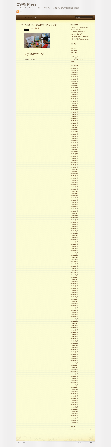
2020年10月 (74, 195)
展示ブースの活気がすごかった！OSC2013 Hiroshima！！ (35, 54)
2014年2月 (73, 338)
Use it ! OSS (74, 50)
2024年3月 (73, 122)
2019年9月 (73, 219)
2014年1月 (73, 340)
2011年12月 (74, 386)
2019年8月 (73, 221)
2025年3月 (73, 100)
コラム (72, 54)
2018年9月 (73, 237)
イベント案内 (74, 52)
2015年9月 (73, 303)
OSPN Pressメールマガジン (32, 17)
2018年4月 (73, 246)
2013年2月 (73, 360)
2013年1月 (73, 362)
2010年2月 (73, 420)
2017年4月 (73, 268)
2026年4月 (73, 76)
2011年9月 (73, 391)
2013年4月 (73, 356)
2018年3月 (73, 248)
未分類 (72, 61)
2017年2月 (73, 272)
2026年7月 (73, 70)
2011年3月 (73, 402)
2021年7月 (73, 178)
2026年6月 (73, 72)
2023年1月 (73, 147)
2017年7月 (73, 263)
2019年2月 (73, 230)
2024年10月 (74, 109)
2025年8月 (73, 90)
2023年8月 (73, 134)
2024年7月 (73, 114)
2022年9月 (73, 155)
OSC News (73, 47)
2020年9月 (73, 197)
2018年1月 (73, 252)
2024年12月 (74, 105)
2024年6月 (73, 116)
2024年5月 (73, 118)
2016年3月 (73, 292)
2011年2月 (73, 404)
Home (20, 17)
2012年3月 (73, 380)
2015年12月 (74, 298)
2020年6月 (73, 202)
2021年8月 (73, 177)
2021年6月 (73, 180)
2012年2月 (73, 382)
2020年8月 (73, 199)
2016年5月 (73, 288)
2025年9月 (73, 89)
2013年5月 (73, 354)
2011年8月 (73, 393)
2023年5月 (73, 140)
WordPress (82, 442)
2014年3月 (73, 336)
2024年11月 (74, 107)
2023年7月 (73, 136)
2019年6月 (73, 222)
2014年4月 (73, 334)
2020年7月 (73, 200)
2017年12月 (74, 254)
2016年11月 (74, 277)
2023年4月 (73, 142)
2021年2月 (73, 188)
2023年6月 (73, 138)
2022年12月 (74, 149)
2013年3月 (73, 358)
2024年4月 (73, 120)
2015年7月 (73, 307)
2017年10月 (74, 257)
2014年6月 (73, 330)
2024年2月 (73, 123)
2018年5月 (73, 244)
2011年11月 (74, 387)
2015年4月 (73, 312)
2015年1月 (73, 318)
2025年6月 (73, 94)
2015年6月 (73, 309)
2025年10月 (74, 87)
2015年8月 (73, 305)
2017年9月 (73, 259)
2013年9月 (73, 347)
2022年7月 (73, 158)
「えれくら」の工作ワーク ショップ (40, 25)
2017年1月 (73, 274)
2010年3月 (73, 419)
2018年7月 (73, 241)
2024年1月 (73, 125)
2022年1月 (73, 167)
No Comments (43, 28)
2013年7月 (73, 351)
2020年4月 (73, 206)
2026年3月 (73, 78)
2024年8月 (73, 112)
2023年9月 (73, 133)
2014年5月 (73, 332)
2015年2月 (73, 316)
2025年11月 (74, 85)
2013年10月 (74, 345)
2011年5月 (73, 398)
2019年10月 (74, 217)
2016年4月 (73, 290)
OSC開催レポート (75, 48)
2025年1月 (73, 103)
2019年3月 (73, 228)
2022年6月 (73, 160)
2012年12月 (74, 364)
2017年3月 (73, 270)
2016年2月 (73, 294)
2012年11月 (74, 365)
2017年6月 (73, 265)
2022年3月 (73, 164)
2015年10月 (74, 301)
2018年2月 (73, 250)
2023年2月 (73, 145)
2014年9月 (73, 325)
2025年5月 (73, 96)
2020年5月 (73, 204)
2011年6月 (73, 396)
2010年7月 (73, 417)
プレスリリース (74, 56)
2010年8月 (73, 415)
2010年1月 (73, 422)
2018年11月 (74, 233)
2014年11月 (74, 321)
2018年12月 (74, 232)
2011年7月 (73, 395)
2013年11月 (74, 343)
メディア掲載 (74, 58)
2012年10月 (74, 367)
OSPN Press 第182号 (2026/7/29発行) (79, 33)
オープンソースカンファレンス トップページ (81, 429)
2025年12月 (74, 83)
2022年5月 (73, 162)
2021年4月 (73, 184)
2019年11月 (74, 215)
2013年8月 (73, 349)
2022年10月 (74, 153)
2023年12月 (74, 127)
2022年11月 (74, 151)
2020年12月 (74, 191)
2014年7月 (73, 329)
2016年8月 (73, 283)
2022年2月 (73, 166)
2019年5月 (73, 224)
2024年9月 (73, 111)
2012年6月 (73, 375)
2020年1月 (73, 211)
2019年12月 (74, 213)
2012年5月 (73, 376)
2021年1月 (73, 189)
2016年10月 (74, 279)
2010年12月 (74, 407)
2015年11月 (74, 299)
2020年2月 (73, 210)
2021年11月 (74, 171)
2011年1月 (73, 406)
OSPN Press (26, 4)
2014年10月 (74, 323)
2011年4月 (73, 400)
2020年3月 (73, 208)
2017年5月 (73, 266)
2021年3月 (73, 186)
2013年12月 (74, 342)
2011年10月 (74, 389)
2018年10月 (74, 235)
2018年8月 (73, 239)
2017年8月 (73, 261)
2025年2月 (73, 101)
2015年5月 (73, 310)
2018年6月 (73, 243)
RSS (21, 11)
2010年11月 (74, 409)
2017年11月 (74, 255)
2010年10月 (74, 411)
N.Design (92, 442)
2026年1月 (73, 81)
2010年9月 (73, 413)
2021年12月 (74, 169)
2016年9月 (73, 281)
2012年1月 (73, 384)
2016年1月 (73, 296)
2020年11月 (74, 193)
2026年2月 (73, 79)
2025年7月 (73, 92)
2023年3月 (73, 144)
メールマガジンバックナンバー (78, 59)
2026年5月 (73, 74)
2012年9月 (73, 369)
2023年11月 (74, 129)
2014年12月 (74, 320)
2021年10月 (74, 173)
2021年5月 (73, 182)
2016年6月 (73, 287)
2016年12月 (74, 276)
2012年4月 (73, 378)
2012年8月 (73, 371)
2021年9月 (73, 175)
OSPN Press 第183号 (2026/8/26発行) (79, 27)
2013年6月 (73, 353)
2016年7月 (73, 285)
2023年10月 (74, 131)
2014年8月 (73, 327)
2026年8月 (73, 68)
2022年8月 (73, 156)
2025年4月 (73, 98)
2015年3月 (73, 314)
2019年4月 (73, 226)
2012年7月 (73, 373)
